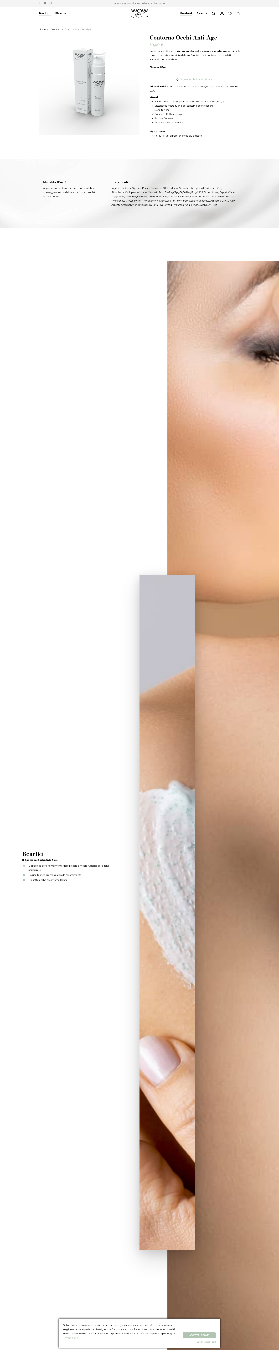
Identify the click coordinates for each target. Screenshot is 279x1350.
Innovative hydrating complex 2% (209, 86)
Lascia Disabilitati (206, 1341)
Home (42, 29)
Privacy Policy (71, 1337)
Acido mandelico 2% (178, 86)
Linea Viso (55, 29)
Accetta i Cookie (199, 1335)
